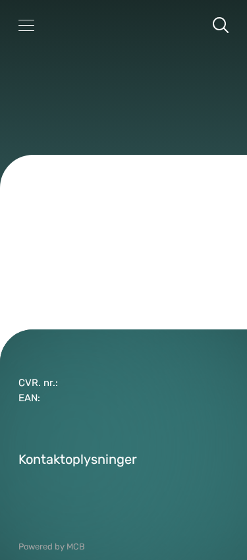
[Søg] (221, 25)
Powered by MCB (51, 546)
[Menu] (26, 25)
